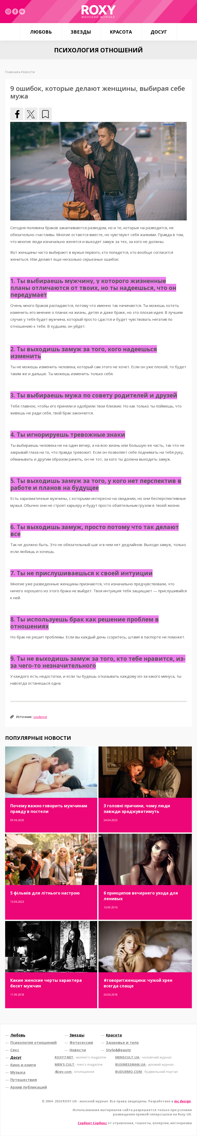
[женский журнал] (98, 11)
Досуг (159, 32)
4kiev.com (74, 1071)
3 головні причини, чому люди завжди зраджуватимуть (137, 808)
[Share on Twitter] (31, 114)
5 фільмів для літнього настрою (45, 893)
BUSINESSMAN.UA (144, 1064)
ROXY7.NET (80, 1057)
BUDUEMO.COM (146, 1071)
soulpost (40, 716)
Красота (121, 32)
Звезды (81, 32)
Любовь (41, 32)
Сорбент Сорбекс (92, 1123)
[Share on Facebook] (16, 114)
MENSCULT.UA (143, 1057)
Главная (11, 72)
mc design (182, 1101)
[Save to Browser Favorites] (45, 114)
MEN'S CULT (79, 1064)
